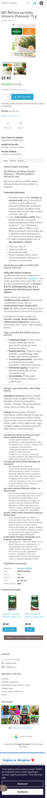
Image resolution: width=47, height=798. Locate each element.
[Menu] (41, 3)
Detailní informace (9, 116)
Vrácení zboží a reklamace (12, 691)
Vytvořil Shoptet (25, 736)
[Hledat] (28, 3)
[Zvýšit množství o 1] (10, 95)
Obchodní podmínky (9, 682)
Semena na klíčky (24, 568)
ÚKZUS (4, 694)
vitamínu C (34, 278)
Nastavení (22, 783)
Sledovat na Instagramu (22, 728)
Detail (30, 629)
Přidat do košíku (24, 97)
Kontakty (5, 679)
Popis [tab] (5, 160)
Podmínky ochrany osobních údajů (15, 685)
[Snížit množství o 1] (10, 98)
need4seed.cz (11, 667)
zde (3, 777)
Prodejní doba (7, 688)
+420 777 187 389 (12, 659)
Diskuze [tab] (13, 160)
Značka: (8, 20)
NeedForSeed (10, 663)
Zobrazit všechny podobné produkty (23, 637)
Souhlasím (22, 791)
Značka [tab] (21, 160)
